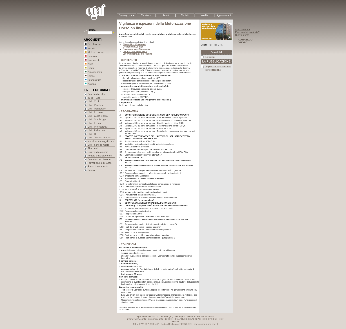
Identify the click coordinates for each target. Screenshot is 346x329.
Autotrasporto (95, 72)
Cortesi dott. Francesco (135, 51)
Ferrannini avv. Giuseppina (136, 49)
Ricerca (92, 30)
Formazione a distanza (99, 163)
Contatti (185, 15)
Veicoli (91, 48)
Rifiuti (91, 68)
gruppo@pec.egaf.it (208, 324)
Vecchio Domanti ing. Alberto (137, 54)
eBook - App (94, 97)
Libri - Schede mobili (98, 144)
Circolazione (94, 44)
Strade (91, 76)
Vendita (204, 15)
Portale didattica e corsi (100, 155)
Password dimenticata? (247, 32)
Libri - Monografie (97, 108)
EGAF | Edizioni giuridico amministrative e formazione (100, 12)
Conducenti (93, 60)
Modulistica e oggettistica (101, 141)
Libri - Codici (94, 101)
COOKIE (169, 319)
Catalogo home (126, 15)
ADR (90, 64)
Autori (166, 15)
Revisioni (92, 56)
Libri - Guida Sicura (98, 116)
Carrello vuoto (245, 41)
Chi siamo (146, 15)
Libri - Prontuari (95, 105)
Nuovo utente (242, 35)
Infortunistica (94, 80)
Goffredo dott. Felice (133, 47)
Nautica (92, 84)
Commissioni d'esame (99, 159)
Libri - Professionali (98, 126)
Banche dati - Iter (97, 94)
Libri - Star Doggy (97, 119)
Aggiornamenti (223, 15)
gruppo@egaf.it (155, 319)
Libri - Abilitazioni (96, 130)
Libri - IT (92, 134)
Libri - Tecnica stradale (99, 137)
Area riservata (242, 29)
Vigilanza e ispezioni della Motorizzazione (218, 68)
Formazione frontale (98, 166)
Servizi (91, 170)
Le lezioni (210, 57)
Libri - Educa (94, 123)
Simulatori (93, 148)
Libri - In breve (95, 112)
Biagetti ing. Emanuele (134, 44)
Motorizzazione (96, 52)
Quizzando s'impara (98, 152)
